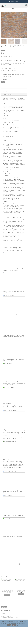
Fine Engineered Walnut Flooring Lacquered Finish (20, 591)
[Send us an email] (6, 607)
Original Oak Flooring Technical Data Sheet (9, 619)
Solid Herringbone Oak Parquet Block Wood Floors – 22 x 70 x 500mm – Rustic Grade (7, 591)
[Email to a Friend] (4, 82)
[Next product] (2, 50)
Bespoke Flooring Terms (6, 616)
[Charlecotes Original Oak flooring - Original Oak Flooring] (2, 5)
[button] (5, 5)
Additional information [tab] (7, 94)
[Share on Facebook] (2, 82)
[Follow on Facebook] (2, 607)
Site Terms (3, 613)
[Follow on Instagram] (4, 607)
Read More (18, 625)
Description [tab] (4, 91)
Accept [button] (9, 625)
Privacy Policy (3, 614)
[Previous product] (4, 50)
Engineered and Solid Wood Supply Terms (9, 617)
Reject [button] (14, 625)
